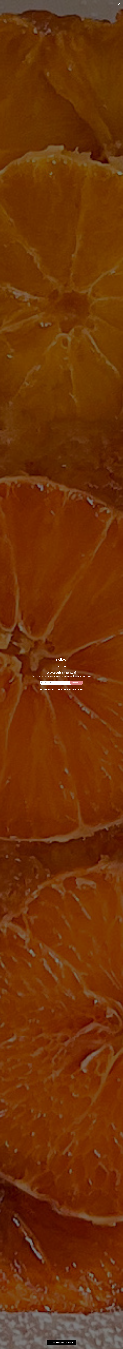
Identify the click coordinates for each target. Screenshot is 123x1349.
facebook (58, 666)
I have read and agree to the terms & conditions (62, 689)
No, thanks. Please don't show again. (61, 1343)
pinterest (64, 666)
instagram (61, 666)
